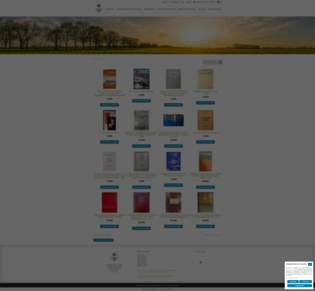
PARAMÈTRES (299, 285)
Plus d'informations (292, 278)
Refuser (305, 281)
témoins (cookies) (290, 269)
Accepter (293, 281)
